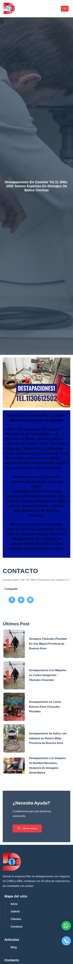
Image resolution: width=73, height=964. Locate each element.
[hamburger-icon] (65, 9)
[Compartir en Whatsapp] (30, 600)
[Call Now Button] (66, 941)
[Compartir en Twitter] (21, 600)
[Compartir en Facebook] (11, 600)
